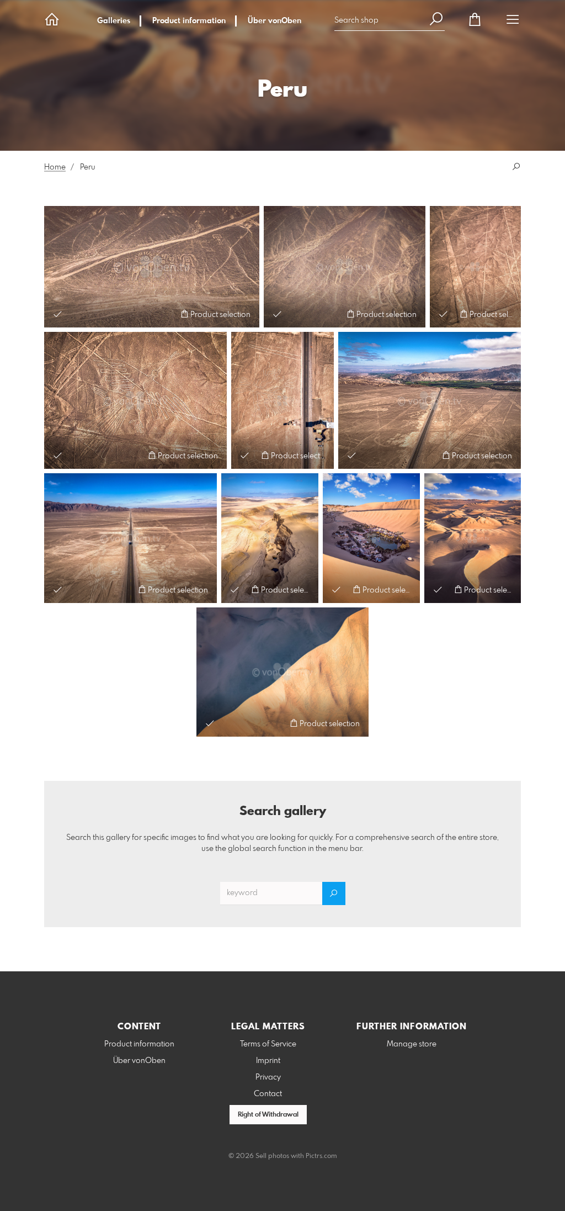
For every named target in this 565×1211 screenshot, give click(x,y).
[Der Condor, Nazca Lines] (135, 400)
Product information (189, 21)
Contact (268, 1094)
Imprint (268, 1061)
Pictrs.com (321, 1156)
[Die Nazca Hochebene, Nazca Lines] (475, 266)
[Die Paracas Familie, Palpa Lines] (151, 266)
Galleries (113, 21)
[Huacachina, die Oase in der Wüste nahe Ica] (371, 537)
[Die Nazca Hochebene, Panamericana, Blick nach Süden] (130, 537)
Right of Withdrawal (268, 1115)
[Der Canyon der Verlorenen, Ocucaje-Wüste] (269, 537)
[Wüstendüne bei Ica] (282, 672)
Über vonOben (274, 21)
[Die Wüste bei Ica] (472, 537)
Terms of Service (268, 1044)
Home (55, 167)
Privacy (268, 1077)
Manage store (411, 1044)
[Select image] (58, 314)
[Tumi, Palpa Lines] (344, 266)
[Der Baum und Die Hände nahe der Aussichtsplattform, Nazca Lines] (282, 400)
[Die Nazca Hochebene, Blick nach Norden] (429, 400)
